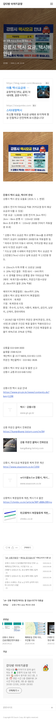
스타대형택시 (14, 110)
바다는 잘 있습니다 (27, 558)
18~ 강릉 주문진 (11, 558)
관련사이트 (7, 707)
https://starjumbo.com (18, 105)
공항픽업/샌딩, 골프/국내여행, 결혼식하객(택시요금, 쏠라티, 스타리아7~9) (18, 93)
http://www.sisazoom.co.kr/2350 (21, 466)
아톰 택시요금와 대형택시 (17, 87)
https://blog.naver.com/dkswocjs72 (24, 83)
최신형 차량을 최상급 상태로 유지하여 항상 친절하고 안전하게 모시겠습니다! (27, 115)
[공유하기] (13, 547)
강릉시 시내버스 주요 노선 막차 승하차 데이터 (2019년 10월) (21, 583)
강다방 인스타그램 (11, 712)
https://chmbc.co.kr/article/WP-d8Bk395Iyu (27, 502)
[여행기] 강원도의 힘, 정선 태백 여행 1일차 (21, 576)
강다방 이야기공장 (12, 4)
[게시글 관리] (17, 547)
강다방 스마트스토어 (12, 717)
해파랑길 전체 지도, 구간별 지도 (17, 566)
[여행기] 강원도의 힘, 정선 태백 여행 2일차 (21, 569)
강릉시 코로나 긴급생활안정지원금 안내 (20, 563)
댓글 (5, 651)
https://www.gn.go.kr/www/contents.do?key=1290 (26, 394)
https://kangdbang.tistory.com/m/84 (23, 431)
